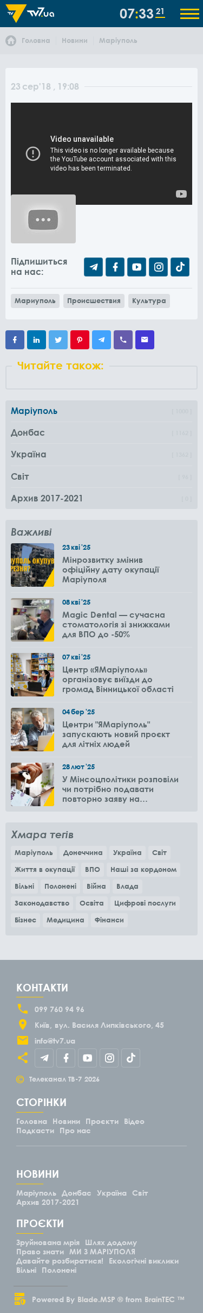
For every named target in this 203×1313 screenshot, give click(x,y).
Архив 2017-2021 (48, 1202)
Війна (96, 886)
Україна (127, 852)
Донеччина (83, 852)
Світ (159, 852)
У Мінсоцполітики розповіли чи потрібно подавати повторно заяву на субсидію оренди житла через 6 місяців (120, 788)
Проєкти (102, 1121)
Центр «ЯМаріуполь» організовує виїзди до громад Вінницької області (118, 679)
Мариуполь (35, 300)
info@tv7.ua (55, 1040)
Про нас (75, 1130)
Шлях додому (111, 1242)
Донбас (76, 1192)
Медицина (65, 919)
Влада (127, 886)
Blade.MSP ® (100, 1299)
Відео (134, 1121)
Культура (149, 300)
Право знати (40, 1251)
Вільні (24, 886)
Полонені (60, 886)
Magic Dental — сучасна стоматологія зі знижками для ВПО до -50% (116, 624)
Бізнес (25, 919)
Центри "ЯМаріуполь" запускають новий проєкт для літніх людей (116, 734)
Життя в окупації (45, 869)
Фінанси (109, 919)
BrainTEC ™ (165, 1299)
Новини (66, 1121)
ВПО (92, 869)
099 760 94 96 (59, 1009)
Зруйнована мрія (48, 1242)
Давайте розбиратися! (59, 1260)
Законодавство (42, 903)
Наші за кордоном (143, 869)
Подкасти (35, 1130)
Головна (31, 1121)
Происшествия (94, 300)
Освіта (92, 903)
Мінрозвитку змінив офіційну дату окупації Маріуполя (110, 569)
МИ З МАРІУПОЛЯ (102, 1251)
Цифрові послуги (145, 903)
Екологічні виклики (144, 1260)
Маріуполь (34, 852)
